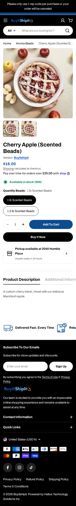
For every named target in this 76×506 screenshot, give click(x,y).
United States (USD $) (23, 439)
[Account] (62, 20)
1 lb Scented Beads (19, 200)
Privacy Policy (12, 479)
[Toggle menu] (5, 20)
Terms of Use (50, 377)
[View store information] (66, 253)
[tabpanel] (38, 294)
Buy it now (38, 237)
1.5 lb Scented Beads (20, 211)
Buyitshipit (21, 157)
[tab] (21, 281)
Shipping (8, 168)
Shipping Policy (59, 479)
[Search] (67, 30)
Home (7, 43)
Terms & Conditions (15, 486)
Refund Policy (35, 479)
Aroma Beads (25, 43)
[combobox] (38, 30)
